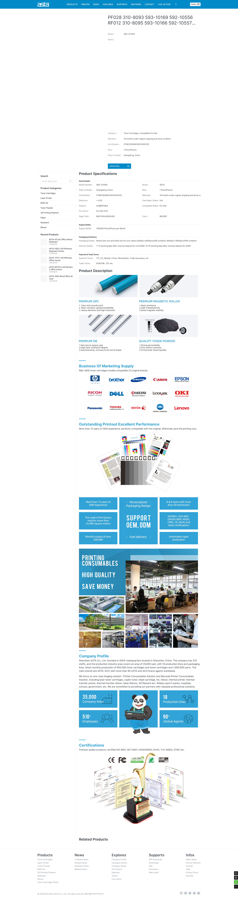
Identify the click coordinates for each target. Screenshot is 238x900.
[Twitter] (186, 893)
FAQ (150, 866)
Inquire (193, 4)
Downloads (154, 863)
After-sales (154, 872)
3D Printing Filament (50, 213)
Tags (188, 869)
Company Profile (119, 859)
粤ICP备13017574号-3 (94, 894)
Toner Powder (47, 208)
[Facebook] (181, 893)
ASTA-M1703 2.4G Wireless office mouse (61, 268)
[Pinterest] (190, 893)
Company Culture (119, 863)
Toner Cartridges (131, 133)
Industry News (81, 863)
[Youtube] (194, 893)
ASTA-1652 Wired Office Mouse (61, 277)
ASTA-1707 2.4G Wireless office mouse (60, 259)
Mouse (43, 227)
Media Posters (81, 869)
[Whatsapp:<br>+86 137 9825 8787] (199, 893)
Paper (43, 217)
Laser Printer (46, 198)
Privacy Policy (192, 872)
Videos (115, 876)
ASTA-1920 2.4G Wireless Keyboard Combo (60, 249)
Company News (81, 859)
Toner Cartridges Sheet (47, 882)
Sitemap (189, 876)
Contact (189, 866)
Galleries (115, 872)
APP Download (155, 859)
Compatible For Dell (148, 133)
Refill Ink (44, 203)
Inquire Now (114, 166)
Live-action (116, 879)
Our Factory (117, 869)
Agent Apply (191, 859)
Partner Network (193, 863)
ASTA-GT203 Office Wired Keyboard (60, 240)
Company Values (119, 866)
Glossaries (153, 869)
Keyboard (45, 222)
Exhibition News (82, 866)
